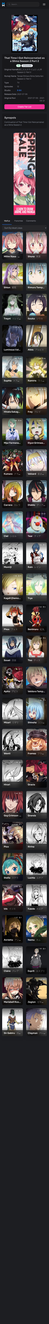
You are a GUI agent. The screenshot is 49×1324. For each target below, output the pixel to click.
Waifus (7, 220)
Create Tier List (24, 106)
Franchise (18, 220)
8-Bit (19, 90)
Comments (30, 220)
